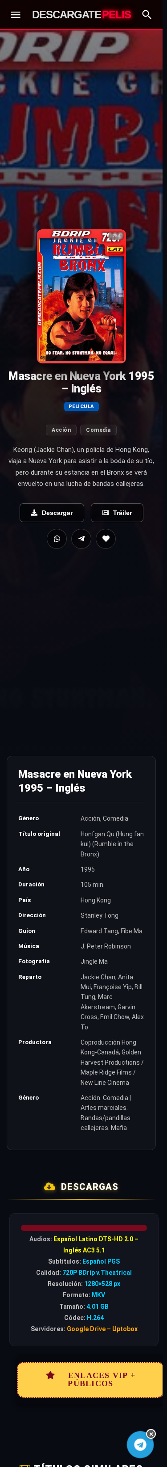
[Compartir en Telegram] (81, 539)
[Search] (147, 15)
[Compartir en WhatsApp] (57, 539)
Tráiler (122, 512)
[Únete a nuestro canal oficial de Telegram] (140, 1444)
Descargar (57, 512)
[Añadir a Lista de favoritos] (106, 539)
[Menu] (15, 15)
